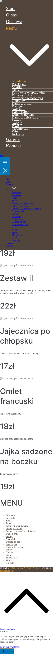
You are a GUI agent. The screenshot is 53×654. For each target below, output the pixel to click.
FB (1, 155)
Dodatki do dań (23, 114)
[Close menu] (5, 170)
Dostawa (14, 21)
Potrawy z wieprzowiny (28, 92)
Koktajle (18, 134)
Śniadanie (19, 81)
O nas (11, 14)
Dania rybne (20, 112)
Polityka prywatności (10, 647)
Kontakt (13, 145)
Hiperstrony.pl (6, 570)
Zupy (15, 89)
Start (10, 8)
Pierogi (17, 106)
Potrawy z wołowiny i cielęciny (27, 99)
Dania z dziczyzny (25, 117)
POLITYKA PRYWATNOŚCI (25, 568)
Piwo (15, 126)
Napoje (17, 123)
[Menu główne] (5, 161)
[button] (29, 77)
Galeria (13, 139)
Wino (16, 131)
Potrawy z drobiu (24, 95)
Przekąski (19, 84)
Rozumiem (7, 651)
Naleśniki (18, 109)
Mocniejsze (20, 128)
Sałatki (17, 87)
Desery (17, 120)
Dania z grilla (21, 103)
